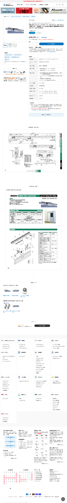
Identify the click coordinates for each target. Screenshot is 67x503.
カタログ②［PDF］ (17, 54)
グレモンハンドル (6, 346)
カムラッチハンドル (40, 363)
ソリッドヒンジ (6, 344)
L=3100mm (38, 32)
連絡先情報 (57, 496)
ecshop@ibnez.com (56, 478)
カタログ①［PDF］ (8, 54)
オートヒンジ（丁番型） (58, 356)
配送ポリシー (40, 496)
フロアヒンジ (22, 346)
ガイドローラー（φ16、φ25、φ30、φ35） (41, 109)
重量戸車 (54, 398)
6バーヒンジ (38, 371)
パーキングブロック (40, 346)
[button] (20, 4)
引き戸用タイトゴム (40, 382)
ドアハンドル (5, 398)
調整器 (37, 372)
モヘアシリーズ (39, 384)
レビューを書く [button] (42, 325)
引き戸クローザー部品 (40, 367)
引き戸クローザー (56, 358)
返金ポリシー (21, 496)
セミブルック (55, 405)
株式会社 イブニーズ (54, 471)
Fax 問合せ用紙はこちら (10, 438)
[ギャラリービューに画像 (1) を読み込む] (5, 45)
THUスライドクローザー (24, 381)
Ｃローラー (55, 407)
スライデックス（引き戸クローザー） (9, 357)
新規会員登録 (38, 479)
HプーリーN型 (56, 404)
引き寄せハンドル (39, 360)
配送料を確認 (44, 37)
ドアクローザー (22, 344)
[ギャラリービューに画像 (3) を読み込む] (15, 45)
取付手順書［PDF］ (15, 57)
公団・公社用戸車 (56, 409)
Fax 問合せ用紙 (39, 473)
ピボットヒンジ (6, 388)
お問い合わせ (38, 472)
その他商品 (5, 390)
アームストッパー (6, 348)
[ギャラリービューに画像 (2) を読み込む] (10, 45)
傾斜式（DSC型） (26, 16)
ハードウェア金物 (56, 344)
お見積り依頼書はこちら (10, 446)
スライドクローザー (23, 348)
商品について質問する (46, 114)
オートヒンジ (5, 386)
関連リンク (7, 59)
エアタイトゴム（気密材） (41, 381)
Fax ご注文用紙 (39, 475)
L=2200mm (32, 32)
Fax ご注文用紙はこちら (10, 442)
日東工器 (33, 16)
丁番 (37, 356)
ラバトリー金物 (56, 348)
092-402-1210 (52, 51)
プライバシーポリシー (29, 496)
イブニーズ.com (14, 496)
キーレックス (22, 356)
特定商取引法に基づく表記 (49, 496)
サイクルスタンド (39, 344)
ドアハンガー (5, 359)
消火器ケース (39, 400)
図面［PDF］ (7, 57)
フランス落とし (39, 365)
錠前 (20, 398)
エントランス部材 (39, 369)
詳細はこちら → (14, 458)
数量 (29, 41)
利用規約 (35, 496)
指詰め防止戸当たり (57, 382)
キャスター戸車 (56, 402)
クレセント (38, 361)
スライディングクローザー (16, 16)
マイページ (38, 480)
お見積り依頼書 (39, 477)
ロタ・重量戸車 (56, 400)
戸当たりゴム (39, 386)
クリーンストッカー (7, 361)
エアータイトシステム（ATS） (59, 346)
